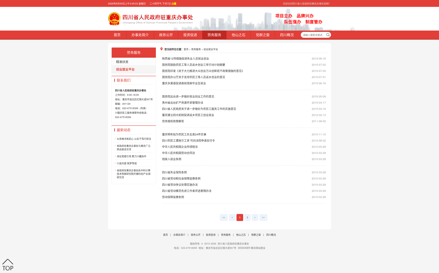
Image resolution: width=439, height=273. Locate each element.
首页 (117, 34)
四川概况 (287, 34)
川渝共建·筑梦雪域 (127, 163)
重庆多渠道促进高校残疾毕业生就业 (244, 83)
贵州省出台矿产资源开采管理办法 (244, 102)
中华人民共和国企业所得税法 (244, 147)
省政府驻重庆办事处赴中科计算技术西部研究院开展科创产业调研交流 (133, 174)
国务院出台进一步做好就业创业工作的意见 (244, 96)
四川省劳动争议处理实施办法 (244, 185)
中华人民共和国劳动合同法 (244, 153)
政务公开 (166, 34)
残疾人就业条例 (244, 159)
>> (263, 217)
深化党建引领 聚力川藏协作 (131, 156)
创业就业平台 (125, 69)
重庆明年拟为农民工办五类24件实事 (244, 134)
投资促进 (190, 34)
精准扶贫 (122, 61)
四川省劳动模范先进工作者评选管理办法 (244, 191)
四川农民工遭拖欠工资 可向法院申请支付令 (244, 140)
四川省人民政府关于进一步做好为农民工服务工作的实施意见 (244, 109)
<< (223, 217)
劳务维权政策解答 (244, 121)
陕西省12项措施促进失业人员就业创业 (244, 58)
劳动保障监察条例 (244, 197)
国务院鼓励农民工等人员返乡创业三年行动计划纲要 (244, 65)
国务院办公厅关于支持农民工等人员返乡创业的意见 (244, 77)
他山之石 (238, 34)
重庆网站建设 (258, 247)
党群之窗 (263, 34)
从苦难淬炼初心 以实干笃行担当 (134, 138)
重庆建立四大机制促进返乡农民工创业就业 (244, 115)
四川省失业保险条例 (244, 172)
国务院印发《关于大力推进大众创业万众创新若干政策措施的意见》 (244, 71)
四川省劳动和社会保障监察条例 (244, 178)
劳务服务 (214, 34)
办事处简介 (140, 34)
